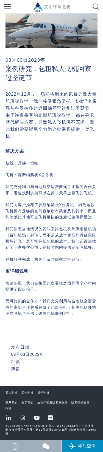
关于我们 (27, 402)
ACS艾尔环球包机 (54, 10)
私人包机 (11, 392)
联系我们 (11, 402)
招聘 (8, 408)
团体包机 (27, 392)
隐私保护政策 (80, 402)
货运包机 (43, 392)
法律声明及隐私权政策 (52, 402)
